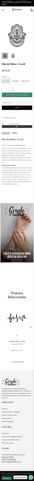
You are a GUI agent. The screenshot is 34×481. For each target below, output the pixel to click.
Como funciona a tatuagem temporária (12, 436)
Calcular (17, 108)
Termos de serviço (7, 418)
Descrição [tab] (6, 133)
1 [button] (12, 350)
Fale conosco (5, 433)
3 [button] (16, 350)
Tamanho (4, 76)
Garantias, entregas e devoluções (11, 412)
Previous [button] (3, 327)
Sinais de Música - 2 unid (17, 341)
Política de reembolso (8, 421)
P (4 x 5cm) (6, 81)
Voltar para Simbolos (18, 362)
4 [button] (17, 350)
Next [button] (31, 327)
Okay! (7, 478)
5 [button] (19, 350)
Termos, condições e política (9, 415)
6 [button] (21, 350)
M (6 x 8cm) (15, 81)
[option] (17, 327)
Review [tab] (15, 133)
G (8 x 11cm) (25, 81)
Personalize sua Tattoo (8, 443)
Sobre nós (4, 409)
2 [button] (14, 350)
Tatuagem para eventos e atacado (11, 440)
